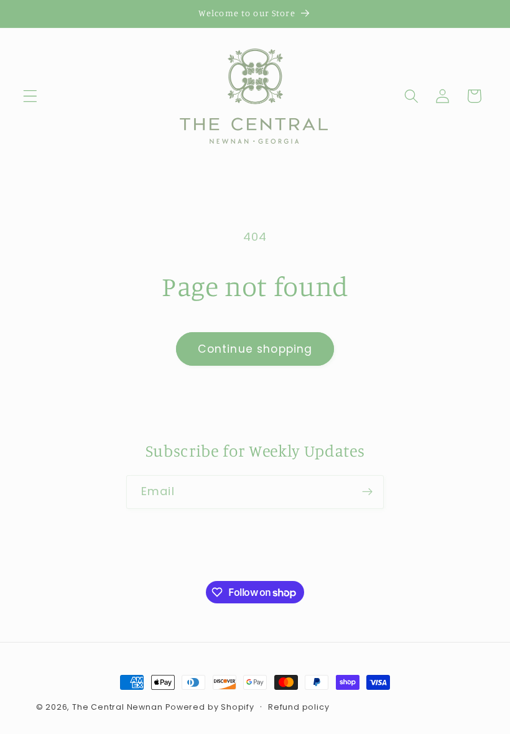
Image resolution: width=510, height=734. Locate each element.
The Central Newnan (117, 707)
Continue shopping (255, 348)
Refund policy (298, 707)
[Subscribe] (367, 492)
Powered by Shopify (209, 707)
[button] (30, 96)
